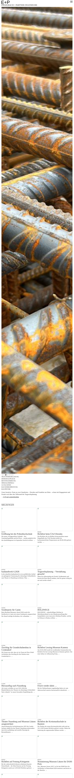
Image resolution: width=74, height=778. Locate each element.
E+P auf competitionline (11, 497)
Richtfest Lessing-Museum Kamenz (53, 647)
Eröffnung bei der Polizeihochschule (16, 534)
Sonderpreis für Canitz (11, 610)
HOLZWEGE (43, 610)
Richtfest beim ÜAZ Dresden (50, 534)
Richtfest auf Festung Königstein (15, 761)
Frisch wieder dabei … (47, 686)
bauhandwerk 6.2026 (10, 571)
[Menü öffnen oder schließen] (71, 1)
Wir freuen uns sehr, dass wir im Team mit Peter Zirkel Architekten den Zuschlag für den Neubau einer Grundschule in (17, 654)
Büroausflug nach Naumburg (13, 686)
